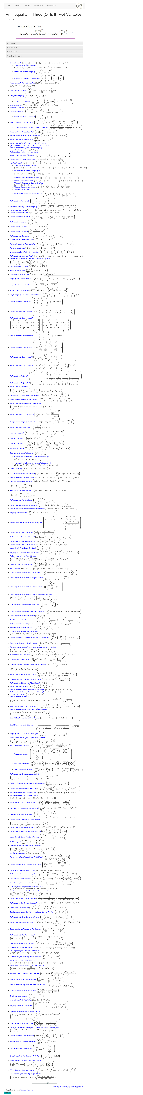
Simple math (51, 6)
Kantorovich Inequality (21, 763)
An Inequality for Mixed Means (20, 216)
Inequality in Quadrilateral (18, 512)
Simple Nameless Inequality (19, 996)
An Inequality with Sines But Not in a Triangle (25, 917)
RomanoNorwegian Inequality (20, 274)
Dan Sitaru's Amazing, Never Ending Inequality (25, 845)
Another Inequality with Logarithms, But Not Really (26, 857)
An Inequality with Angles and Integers (22, 922)
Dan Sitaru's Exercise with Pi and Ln (22, 948)
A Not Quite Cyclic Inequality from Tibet (23, 961)
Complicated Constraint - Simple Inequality (24, 643)
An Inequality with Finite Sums (20, 427)
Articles (28, 6)
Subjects (19, 6)
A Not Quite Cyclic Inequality (19, 907)
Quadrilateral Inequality (22, 189)
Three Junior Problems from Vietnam (26, 78)
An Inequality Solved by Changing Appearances (25, 865)
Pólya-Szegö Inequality (21, 754)
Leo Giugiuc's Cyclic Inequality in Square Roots (25, 1074)
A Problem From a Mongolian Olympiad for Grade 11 (27, 738)
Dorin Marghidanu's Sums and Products (23, 990)
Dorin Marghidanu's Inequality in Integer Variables (26, 578)
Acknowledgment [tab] (15, 56)
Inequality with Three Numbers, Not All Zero (24, 552)
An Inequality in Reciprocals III (20, 386)
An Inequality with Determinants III (21, 318)
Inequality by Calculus (17, 448)
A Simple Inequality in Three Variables (22, 244)
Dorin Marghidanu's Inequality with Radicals (24, 604)
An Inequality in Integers (18, 222)
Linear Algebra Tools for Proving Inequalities (24, 252)
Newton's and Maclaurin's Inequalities (22, 83)
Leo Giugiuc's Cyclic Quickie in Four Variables (25, 951)
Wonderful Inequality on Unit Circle (21, 627)
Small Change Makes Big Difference (22, 725)
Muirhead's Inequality (17, 107)
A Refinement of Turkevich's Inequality (22, 943)
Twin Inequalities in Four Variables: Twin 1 (24, 792)
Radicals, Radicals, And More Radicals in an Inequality (28, 665)
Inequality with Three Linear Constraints (23, 548)
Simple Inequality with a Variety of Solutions (24, 802)
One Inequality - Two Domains (20, 659)
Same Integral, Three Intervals (20, 883)
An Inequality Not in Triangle (19, 697)
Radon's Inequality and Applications (21, 122)
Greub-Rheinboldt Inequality (23, 769)
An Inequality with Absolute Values (21, 500)
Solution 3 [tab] (13, 52)
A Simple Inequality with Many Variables (23, 1041)
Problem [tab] (12, 19)
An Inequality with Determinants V (21, 347)
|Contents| (73, 1087)
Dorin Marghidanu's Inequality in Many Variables (26, 587)
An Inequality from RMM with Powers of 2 (23, 478)
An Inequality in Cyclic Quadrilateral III (22, 541)
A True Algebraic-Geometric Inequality (22, 1070)
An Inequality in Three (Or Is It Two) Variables (25, 819)
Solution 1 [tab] (13, 43)
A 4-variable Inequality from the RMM (22, 473)
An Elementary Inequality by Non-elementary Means (27, 509)
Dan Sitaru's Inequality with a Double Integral (25, 1011)
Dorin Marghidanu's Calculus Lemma (22, 453)
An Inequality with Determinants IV (21, 336)
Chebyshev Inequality (17, 96)
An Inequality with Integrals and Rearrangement (26, 403)
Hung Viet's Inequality (17, 433)
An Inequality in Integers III (19, 231)
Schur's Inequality (16, 63)
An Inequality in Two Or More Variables (23, 898)
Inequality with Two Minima (19, 290)
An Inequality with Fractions (19, 686)
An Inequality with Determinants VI (21, 357)
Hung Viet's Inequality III (18, 443)
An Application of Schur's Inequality (25, 65)
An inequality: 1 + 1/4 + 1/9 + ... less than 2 (24, 152)
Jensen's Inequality (16, 105)
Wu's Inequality (15, 568)
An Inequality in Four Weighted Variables (23, 827)
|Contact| (55, 1087)
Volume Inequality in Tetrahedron (21, 1000)
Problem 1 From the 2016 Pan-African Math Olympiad (27, 783)
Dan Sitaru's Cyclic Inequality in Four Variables (25, 957)
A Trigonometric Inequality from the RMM (23, 422)
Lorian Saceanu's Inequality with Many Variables (26, 1060)
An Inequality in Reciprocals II (20, 383)
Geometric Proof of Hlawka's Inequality (27, 178)
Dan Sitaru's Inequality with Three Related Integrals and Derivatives (32, 891)
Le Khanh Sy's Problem (17, 694)
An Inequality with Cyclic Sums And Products (24, 774)
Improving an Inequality (17, 270)
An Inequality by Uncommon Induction (22, 159)
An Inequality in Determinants (19, 201)
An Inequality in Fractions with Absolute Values (25, 831)
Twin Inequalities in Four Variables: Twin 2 (24, 795)
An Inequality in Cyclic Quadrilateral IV (22, 544)
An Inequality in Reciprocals (19, 376)
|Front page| (66, 1087)
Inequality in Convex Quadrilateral (21, 1005)
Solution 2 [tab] (13, 47)
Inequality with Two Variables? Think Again (24, 734)
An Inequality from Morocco (19, 212)
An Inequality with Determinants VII (21, 365)
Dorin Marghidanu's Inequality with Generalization (26, 886)
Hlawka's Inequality (16, 163)
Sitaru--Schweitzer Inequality (19, 745)
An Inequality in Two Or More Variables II (23, 903)
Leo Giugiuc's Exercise (17, 853)
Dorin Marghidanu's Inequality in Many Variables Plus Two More (31, 595)
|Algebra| (80, 1087)
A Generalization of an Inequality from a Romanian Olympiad (30, 258)
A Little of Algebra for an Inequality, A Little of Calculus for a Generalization (34, 1027)
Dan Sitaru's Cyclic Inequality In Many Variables (25, 679)
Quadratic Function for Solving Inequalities (24, 631)
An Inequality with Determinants (20, 302)
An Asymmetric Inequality (18, 248)
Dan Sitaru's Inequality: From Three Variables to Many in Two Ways (32, 912)
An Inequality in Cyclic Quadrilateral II (22, 537)
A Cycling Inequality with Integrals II (21, 490)
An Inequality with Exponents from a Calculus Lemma (31, 456)
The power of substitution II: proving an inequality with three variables (33, 647)
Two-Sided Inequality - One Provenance (23, 620)
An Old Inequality (15, 842)
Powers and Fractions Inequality (24, 72)
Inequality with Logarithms (18, 150)
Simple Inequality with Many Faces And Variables (26, 295)
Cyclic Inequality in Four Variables (21, 1048)
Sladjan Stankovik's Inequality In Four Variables (25, 929)
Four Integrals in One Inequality (20, 878)
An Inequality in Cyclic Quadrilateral (21, 532)
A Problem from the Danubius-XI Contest (23, 400)
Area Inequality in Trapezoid (19, 266)
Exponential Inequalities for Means (21, 239)
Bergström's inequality (17, 111)
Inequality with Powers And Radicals (22, 285)
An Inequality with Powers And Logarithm (23, 874)
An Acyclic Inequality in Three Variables (23, 706)
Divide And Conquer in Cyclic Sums (21, 564)
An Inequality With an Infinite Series (21, 139)
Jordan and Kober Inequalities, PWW (22, 132)
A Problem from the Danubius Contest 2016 (24, 395)
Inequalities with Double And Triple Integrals (24, 837)
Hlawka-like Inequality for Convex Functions (28, 183)
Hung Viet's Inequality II (18, 438)
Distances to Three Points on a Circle (22, 870)
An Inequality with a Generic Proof (21, 256)
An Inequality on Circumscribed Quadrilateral (25, 683)
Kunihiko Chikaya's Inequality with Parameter (25, 973)
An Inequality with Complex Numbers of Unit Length (27, 690)
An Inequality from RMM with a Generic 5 (23, 505)
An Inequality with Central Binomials (22, 1035)
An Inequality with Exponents (19, 236)
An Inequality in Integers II (18, 226)
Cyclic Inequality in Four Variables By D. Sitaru (25, 1056)
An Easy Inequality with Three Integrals (23, 556)
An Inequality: (28, 143)
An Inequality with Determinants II (21, 311)
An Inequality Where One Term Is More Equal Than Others (29, 637)
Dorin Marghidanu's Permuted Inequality (23, 979)
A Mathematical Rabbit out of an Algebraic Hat (25, 135)
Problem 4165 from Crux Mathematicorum (28, 194)
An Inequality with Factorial (19, 624)
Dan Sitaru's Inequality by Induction (21, 815)
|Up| (59, 1087)
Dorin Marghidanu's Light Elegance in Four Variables (27, 611)
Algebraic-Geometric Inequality (20, 654)
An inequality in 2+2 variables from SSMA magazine (27, 965)
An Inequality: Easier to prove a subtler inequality (26, 148)
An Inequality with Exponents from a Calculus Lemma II (32, 463)
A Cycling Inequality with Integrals (21, 481)
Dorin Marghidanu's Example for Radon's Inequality (31, 127)
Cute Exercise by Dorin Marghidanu (21, 1023)
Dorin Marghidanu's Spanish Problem (22, 616)
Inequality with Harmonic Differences (22, 155)
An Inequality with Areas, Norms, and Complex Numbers (28, 710)
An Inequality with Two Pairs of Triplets (22, 935)
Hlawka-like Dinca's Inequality (24, 181)
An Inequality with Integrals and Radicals (23, 788)
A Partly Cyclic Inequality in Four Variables (24, 808)
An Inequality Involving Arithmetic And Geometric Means (28, 985)
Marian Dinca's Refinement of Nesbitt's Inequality (26, 522)
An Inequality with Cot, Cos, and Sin (22, 414)
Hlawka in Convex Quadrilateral (24, 187)
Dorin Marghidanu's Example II (24, 117)
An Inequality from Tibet (18, 210)
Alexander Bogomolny (26, 1090)
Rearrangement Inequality (18, 90)
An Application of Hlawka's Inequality (26, 165)
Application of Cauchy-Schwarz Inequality (23, 207)
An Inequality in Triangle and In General (23, 674)
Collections (39, 6)
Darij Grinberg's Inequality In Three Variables (25, 718)
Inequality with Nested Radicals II (21, 279)
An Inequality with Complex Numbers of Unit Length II (27, 692)
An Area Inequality (16, 468)
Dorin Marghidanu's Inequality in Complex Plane (26, 572)
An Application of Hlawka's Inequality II (27, 171)
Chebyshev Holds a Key (22, 101)
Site (9, 6)
